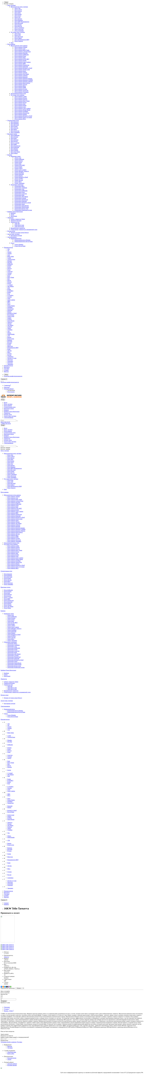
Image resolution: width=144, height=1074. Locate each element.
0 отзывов (6, 953)
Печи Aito (10, 455)
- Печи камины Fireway (20, 99)
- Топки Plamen (18, 175)
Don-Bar (9, 262)
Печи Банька (11, 465)
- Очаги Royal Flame (19, 246)
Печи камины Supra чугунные (15, 566)
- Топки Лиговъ (18, 180)
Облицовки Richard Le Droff (15, 660)
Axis (8, 255)
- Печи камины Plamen (20, 114)
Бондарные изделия (16, 235)
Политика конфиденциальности (13, 376)
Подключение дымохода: (8, 988)
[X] (7, 986)
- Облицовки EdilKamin (20, 190)
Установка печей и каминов (8, 1042)
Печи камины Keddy (13, 510)
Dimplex (9, 261)
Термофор (10, 361)
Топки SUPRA (11, 636)
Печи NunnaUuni (15, 146)
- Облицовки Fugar (19, 192)
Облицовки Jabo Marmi (13, 654)
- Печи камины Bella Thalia (21, 50)
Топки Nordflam (11, 630)
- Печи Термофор (19, 30)
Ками (8, 349)
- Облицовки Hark (19, 195)
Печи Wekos (14, 153)
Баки (12, 42)
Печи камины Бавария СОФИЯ (16, 529)
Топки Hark (10, 621)
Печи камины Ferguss (13, 547)
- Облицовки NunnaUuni (21, 199)
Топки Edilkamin (12, 616)
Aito (8, 249)
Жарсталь (10, 346)
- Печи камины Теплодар (21, 90)
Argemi (9, 252)
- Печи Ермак (18, 24)
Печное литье (11, 231)
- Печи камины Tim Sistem (21, 74)
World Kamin (10, 334)
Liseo (8, 298)
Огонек (9, 353)
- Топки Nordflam (19, 172)
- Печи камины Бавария (21, 77)
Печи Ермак (14, 126)
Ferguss (9, 265)
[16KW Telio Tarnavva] (7, 944)
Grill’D (9, 274)
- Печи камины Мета (20, 86)
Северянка (10, 356)
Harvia (9, 280)
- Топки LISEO (18, 168)
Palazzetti (9, 310)
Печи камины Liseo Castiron (15, 511)
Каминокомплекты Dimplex (15, 710)
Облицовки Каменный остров (15, 667)
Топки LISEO (11, 625)
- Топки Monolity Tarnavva (21, 171)
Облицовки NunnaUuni (13, 657)
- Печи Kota (17, 33)
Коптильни (14, 216)
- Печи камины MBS (20, 63)
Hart (8, 279)
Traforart (9, 326)
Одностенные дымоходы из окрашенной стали (24, 229)
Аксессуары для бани (13, 234)
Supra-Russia (10, 320)
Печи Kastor (10, 461)
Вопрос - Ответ (9, 1011)
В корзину (3, 1001)
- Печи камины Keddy (20, 60)
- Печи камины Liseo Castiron (22, 62)
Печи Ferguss (14, 137)
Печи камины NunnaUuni (14, 514)
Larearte (9, 297)
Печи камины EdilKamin (14, 504)
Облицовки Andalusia (13, 645)
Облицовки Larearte (13, 655)
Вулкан (9, 343)
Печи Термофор (15, 132)
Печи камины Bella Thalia (14, 499)
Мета (8, 352)
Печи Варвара (15, 123)
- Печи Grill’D (18, 9)
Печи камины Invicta (13, 552)
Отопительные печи (13, 120)
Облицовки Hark (12, 652)
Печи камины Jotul (12, 553)
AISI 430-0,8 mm (12, 689)
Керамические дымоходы (18, 228)
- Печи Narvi (17, 15)
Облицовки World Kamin (14, 664)
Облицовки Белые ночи (14, 666)
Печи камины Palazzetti (13, 516)
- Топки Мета (18, 181)
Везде (5, 402)
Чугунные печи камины (17, 95)
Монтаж (6, 371)
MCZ (8, 303)
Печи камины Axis (12, 498)
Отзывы (6, 370)
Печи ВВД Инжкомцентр (14, 468)
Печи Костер (11, 473)
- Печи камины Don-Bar (21, 53)
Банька (9, 337)
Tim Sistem (10, 325)
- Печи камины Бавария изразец (23, 78)
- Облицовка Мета (19, 186)
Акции (9, 1059)
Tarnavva (9, 322)
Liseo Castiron (11, 300)
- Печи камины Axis (19, 48)
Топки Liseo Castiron (13, 627)
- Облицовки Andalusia (20, 187)
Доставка (6, 368)
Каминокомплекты (16, 238)
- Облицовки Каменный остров (23, 210)
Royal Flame (10, 314)
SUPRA (9, 319)
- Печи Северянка (19, 27)
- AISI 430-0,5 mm (19, 225)
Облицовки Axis (12, 646)
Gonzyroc (10, 271)
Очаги (12, 243)
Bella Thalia (10, 256)
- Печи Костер (18, 26)
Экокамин (10, 364)
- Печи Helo (17, 12)
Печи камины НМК (13, 537)
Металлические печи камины (19, 45)
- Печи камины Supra (20, 71)
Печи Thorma (14, 150)
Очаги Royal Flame (12, 716)
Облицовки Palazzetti (13, 658)
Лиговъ (9, 350)
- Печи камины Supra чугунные (23, 117)
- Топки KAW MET (19, 165)
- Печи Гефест (18, 38)
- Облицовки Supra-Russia (21, 205)
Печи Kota (10, 480)
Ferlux (9, 267)
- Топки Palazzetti (19, 174)
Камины (9, 154)
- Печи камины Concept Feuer (22, 51)
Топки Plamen (11, 633)
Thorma (9, 323)
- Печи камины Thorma (20, 72)
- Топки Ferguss (18, 160)
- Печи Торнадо (18, 41)
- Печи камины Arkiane (20, 47)
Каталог (5, 449)
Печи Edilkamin (15, 135)
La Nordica (10, 295)
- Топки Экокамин (19, 183)
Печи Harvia (10, 458)
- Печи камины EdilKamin (21, 54)
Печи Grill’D (10, 456)
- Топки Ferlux (18, 162)
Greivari (9, 273)
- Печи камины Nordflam (21, 111)
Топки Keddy (11, 624)
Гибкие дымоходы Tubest (18, 219)
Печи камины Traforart (13, 525)
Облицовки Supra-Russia (14, 663)
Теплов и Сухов (11, 358)
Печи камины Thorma (13, 522)
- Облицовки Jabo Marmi (21, 196)
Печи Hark (14, 138)
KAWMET (10, 291)
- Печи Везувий (18, 23)
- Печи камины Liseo (20, 107)
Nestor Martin (11, 306)
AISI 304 (9, 686)
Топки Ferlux (11, 619)
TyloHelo (9, 329)
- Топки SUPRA (18, 178)
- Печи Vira (17, 17)
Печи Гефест (10, 485)
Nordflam (9, 307)
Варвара (9, 340)
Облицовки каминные (17, 184)
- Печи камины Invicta (20, 102)
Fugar (8, 270)
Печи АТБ (10, 482)
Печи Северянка (12, 474)
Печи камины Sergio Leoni (14, 519)
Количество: (4, 994)
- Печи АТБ (17, 35)
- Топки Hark (17, 163)
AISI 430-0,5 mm (12, 687)
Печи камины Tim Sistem (14, 523)
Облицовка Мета (12, 643)
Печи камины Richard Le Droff (16, 517)
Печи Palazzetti (15, 147)
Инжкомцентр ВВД (12, 347)
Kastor (9, 289)
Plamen (9, 311)
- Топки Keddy (18, 166)
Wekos (9, 332)
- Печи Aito (17, 8)
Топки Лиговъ (11, 637)
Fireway (9, 268)
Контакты (7, 367)
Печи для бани (11, 5)
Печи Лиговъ (14, 128)
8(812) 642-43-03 (5, 422)
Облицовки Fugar (12, 649)
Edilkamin (10, 264)
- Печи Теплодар (18, 29)
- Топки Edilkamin (19, 159)
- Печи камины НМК (20, 87)
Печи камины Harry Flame (14, 550)
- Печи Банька (18, 18)
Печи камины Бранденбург (15, 532)
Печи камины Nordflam (14, 561)
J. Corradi (9, 285)
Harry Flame (10, 277)
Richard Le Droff (11, 313)
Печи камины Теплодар (14, 540)
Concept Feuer (11, 259)
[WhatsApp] (10, 986)
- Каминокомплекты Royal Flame (23, 241)
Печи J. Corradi (15, 143)
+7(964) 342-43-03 (6, 423)
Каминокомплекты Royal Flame (16, 712)
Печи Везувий (15, 125)
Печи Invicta (14, 141)
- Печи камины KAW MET (21, 59)
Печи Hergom (14, 140)
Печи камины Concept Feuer (15, 501)
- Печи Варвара (18, 20)
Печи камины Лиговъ (13, 534)
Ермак (9, 344)
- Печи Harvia (18, 11)
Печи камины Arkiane (13, 496)
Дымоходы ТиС (15, 222)
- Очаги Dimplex (18, 244)
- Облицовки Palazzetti (20, 201)
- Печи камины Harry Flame (22, 101)
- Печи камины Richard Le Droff (23, 68)
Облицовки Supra (12, 661)
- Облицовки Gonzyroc (20, 193)
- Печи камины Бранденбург (22, 83)
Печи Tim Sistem (15, 152)
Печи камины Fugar (13, 505)
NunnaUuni (10, 308)
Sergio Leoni (10, 316)
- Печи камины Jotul (19, 104)
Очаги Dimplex (11, 715)
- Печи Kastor (18, 14)
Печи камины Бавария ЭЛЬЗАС (16, 531)
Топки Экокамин (12, 640)
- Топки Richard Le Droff (21, 177)
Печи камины (11, 44)
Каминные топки (15, 156)
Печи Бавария (15, 122)
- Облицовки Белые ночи (21, 208)
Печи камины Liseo (12, 556)
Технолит (10, 362)
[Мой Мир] (5, 986)
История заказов (12, 1065)
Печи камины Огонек (13, 538)
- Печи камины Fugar (20, 56)
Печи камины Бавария (13, 526)
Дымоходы (10, 217)
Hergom (9, 282)
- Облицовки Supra (19, 204)
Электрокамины (12, 237)
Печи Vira (10, 464)
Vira (8, 331)
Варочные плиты (12, 134)
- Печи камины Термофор (21, 92)
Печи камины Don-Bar (13, 502)
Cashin (9, 258)
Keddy (9, 292)
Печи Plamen (14, 149)
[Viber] (9, 986)
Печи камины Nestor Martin (15, 559)
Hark (8, 276)
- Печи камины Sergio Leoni (22, 69)
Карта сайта (10, 1053)
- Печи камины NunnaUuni (21, 65)
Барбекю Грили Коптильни (15, 211)
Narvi (8, 304)
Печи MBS (14, 144)
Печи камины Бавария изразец (16, 528)
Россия (9, 355)
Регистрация (10, 391)
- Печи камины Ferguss (20, 98)
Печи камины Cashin (13, 546)
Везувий (9, 341)
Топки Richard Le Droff (13, 634)
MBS (8, 301)
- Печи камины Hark (20, 57)
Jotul (8, 288)
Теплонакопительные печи (18, 93)
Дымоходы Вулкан (16, 220)
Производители (8, 247)
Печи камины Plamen (13, 563)
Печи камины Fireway (13, 549)
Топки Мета (10, 639)
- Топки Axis (17, 157)
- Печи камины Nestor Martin (22, 110)
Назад (6, 2)
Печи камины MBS (12, 513)
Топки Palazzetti (11, 631)
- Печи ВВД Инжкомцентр (21, 21)
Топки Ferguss (11, 618)
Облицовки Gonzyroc (13, 651)
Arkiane (9, 253)
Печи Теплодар (15, 131)
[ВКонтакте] (1, 986)
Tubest (9, 328)
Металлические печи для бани (19, 6)
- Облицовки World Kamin (21, 207)
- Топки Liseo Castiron (20, 169)
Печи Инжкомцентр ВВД (14, 486)
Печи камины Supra (13, 520)
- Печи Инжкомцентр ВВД (21, 39)
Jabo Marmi (10, 286)
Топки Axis (10, 615)
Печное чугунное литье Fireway (20, 232)
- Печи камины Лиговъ (20, 84)
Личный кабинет (12, 1063)
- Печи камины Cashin (20, 96)
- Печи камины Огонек (20, 89)
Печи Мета (14, 129)
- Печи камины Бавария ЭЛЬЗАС (23, 81)
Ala (8, 250)
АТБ (8, 335)
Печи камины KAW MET (14, 508)
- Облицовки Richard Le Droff (22, 202)
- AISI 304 (17, 223)
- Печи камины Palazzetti (21, 66)
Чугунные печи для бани (18, 32)
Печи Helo (10, 459)
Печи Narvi (10, 462)
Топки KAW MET (12, 622)
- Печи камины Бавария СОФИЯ (23, 80)
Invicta (9, 283)
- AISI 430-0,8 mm (19, 226)
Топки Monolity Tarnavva (14, 628)
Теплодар (10, 359)
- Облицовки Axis (19, 189)
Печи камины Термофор (14, 541)
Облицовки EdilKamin (13, 648)
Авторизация (11, 390)
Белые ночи (10, 338)
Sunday (9, 317)
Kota (8, 294)
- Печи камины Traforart (21, 75)
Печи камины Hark (12, 507)
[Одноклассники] (3, 986)
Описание (7, 1007)
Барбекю (13, 213)
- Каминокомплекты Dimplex (22, 240)
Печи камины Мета (12, 535)
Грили (12, 214)
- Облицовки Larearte (20, 198)
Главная (6, 903)
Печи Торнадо (11, 488)
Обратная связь (11, 1052)
